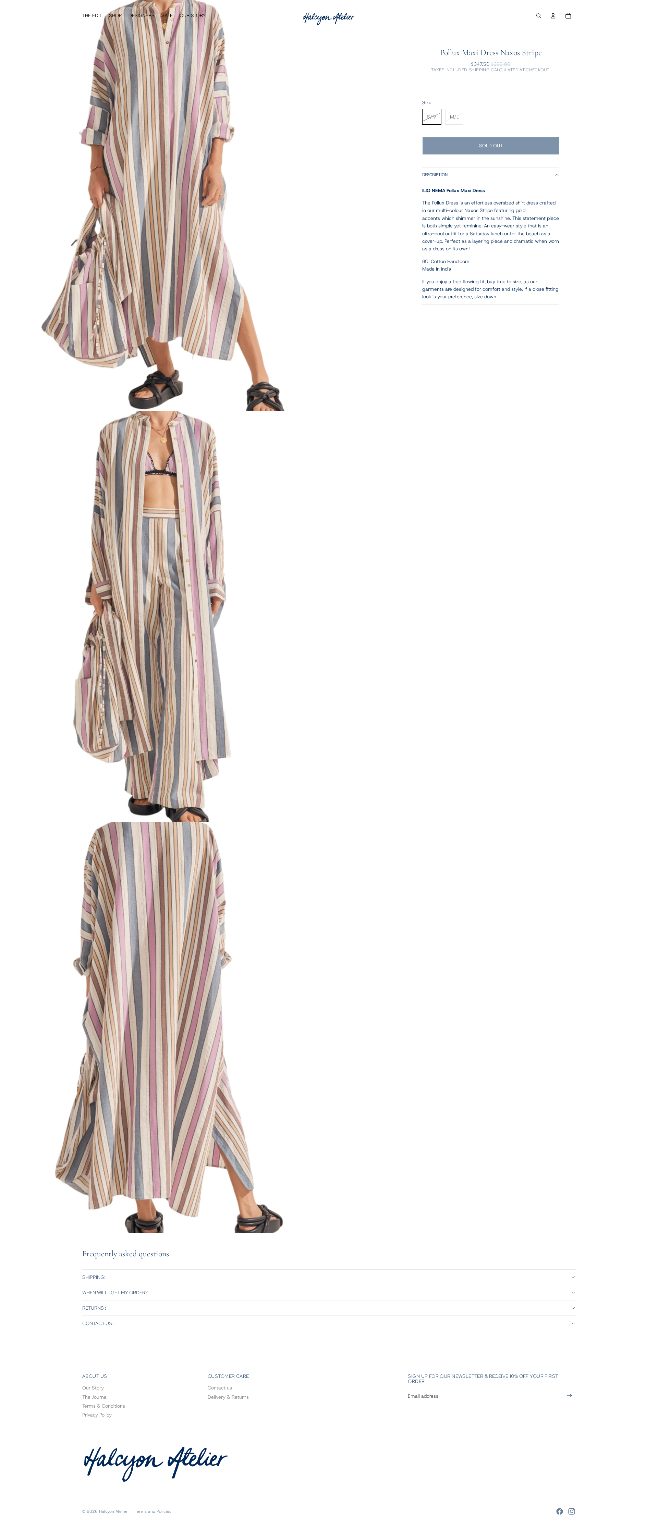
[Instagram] (572, 1511)
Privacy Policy (97, 1415)
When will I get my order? (115, 1292)
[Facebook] (560, 1511)
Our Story (93, 1388)
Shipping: (94, 1277)
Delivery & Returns (228, 1397)
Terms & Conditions (103, 1406)
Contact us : (98, 1323)
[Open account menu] (553, 15)
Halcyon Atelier (113, 1511)
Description (435, 175)
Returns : (94, 1308)
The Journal (95, 1397)
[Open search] (538, 15)
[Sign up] (569, 1395)
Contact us (220, 1388)
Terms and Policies (153, 1511)
